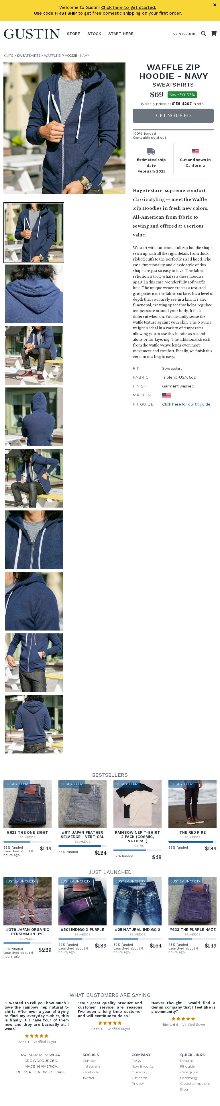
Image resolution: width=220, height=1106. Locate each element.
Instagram (91, 1066)
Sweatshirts (28, 56)
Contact (89, 1060)
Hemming (188, 1078)
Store (73, 33)
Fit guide (187, 1066)
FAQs (136, 1060)
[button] (69, 128)
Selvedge (28, 837)
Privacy (137, 1083)
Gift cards (139, 1078)
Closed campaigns (195, 1083)
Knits (8, 56)
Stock (94, 33)
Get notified (173, 115)
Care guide (189, 1072)
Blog (184, 1089)
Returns (186, 1060)
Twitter (88, 1078)
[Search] (203, 34)
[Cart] (214, 34)
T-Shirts (137, 846)
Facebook (90, 1072)
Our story (139, 1072)
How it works (142, 1066)
